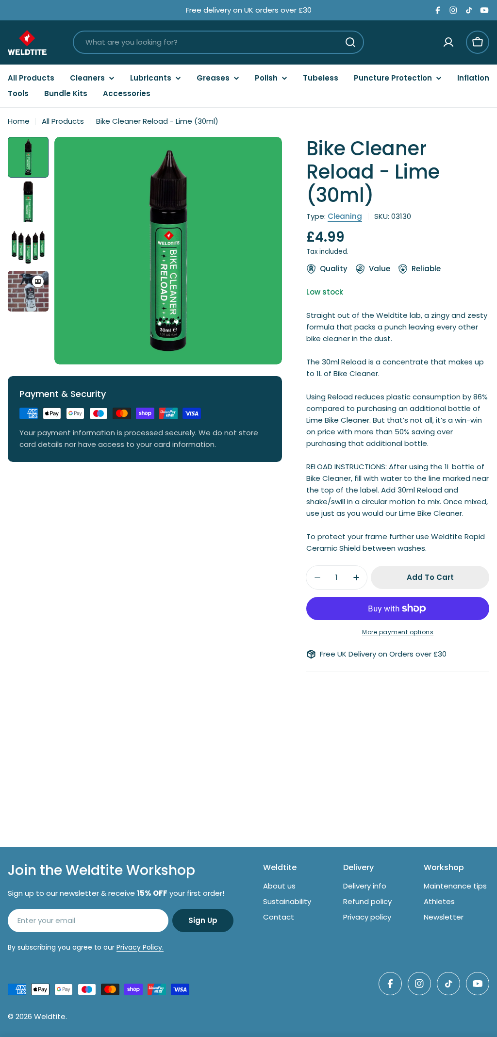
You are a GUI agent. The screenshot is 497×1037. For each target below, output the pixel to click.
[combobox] (218, 42)
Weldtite (50, 1016)
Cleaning (345, 216)
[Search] (350, 42)
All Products (63, 121)
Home (19, 121)
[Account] (448, 42)
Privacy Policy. (140, 947)
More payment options (397, 632)
